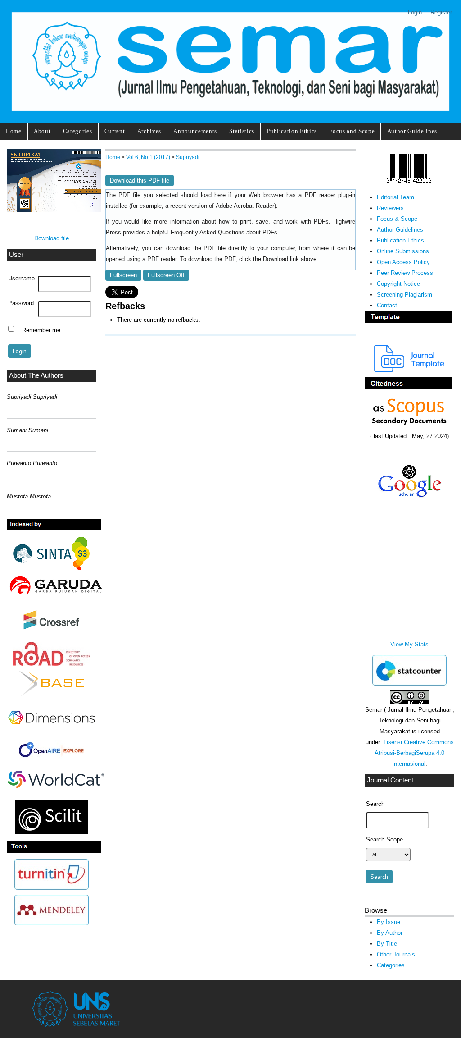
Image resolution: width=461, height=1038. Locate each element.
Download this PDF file (139, 180)
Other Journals (396, 954)
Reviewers (390, 208)
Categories (77, 131)
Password (21, 303)
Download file (51, 238)
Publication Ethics (292, 131)
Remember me (41, 330)
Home (14, 131)
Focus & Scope (397, 218)
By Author (389, 932)
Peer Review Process (405, 273)
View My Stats (409, 644)
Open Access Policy (403, 262)
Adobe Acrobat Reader (245, 206)
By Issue (388, 922)
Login (415, 12)
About (42, 131)
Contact (387, 305)
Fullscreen (123, 275)
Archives (149, 131)
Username (21, 278)
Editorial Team (395, 197)
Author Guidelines (412, 131)
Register (441, 12)
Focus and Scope (352, 131)
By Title (387, 943)
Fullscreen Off (166, 275)
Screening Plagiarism (404, 294)
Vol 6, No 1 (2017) (148, 157)
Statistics (241, 131)
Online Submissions (403, 251)
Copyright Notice (398, 283)
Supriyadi (187, 157)
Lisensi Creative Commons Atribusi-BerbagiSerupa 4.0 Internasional (414, 753)
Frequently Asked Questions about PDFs (224, 232)
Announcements (195, 131)
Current (114, 131)
